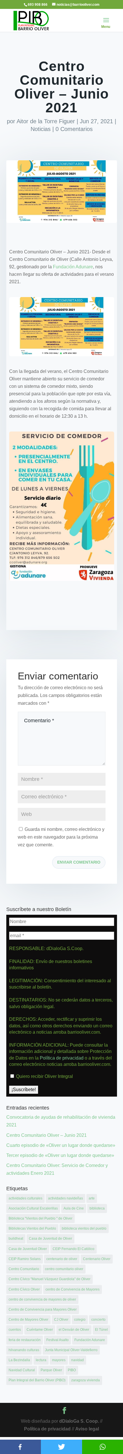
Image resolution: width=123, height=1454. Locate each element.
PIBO (72, 1370)
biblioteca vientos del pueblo (84, 1228)
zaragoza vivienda (85, 1380)
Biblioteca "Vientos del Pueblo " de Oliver (40, 1218)
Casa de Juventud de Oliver (50, 1239)
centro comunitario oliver (64, 1269)
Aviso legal (87, 1428)
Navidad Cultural (22, 1370)
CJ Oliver (61, 1320)
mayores (59, 1360)
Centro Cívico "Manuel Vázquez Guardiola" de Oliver (49, 1279)
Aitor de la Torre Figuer (46, 121)
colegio (80, 1320)
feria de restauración (25, 1340)
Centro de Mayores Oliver (28, 1320)
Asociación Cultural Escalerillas (33, 1208)
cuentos (15, 1330)
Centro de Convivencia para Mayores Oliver (43, 1309)
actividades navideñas (65, 1198)
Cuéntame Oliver (40, 1330)
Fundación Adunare (73, 266)
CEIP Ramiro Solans (25, 1259)
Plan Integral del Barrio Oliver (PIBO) (37, 1380)
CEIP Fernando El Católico (73, 1249)
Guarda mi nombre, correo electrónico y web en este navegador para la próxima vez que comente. (61, 837)
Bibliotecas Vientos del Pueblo (32, 1228)
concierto (98, 1320)
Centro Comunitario (24, 1269)
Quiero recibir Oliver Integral (44, 1076)
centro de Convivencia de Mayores (72, 1289)
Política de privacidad (62, 1058)
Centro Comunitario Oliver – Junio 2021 (46, 1135)
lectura (41, 1360)
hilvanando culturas (24, 1350)
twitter (61, 1447)
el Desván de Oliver (74, 1330)
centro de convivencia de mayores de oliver (42, 1299)
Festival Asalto (57, 1340)
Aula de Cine (74, 1208)
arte (92, 1198)
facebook (20, 1447)
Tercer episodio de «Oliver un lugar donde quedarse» (60, 1155)
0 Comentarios (74, 129)
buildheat (16, 1239)
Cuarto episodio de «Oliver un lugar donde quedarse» (60, 1145)
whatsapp (102, 1447)
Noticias (41, 129)
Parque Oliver (51, 1370)
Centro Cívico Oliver (24, 1289)
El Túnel (101, 1330)
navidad (77, 1360)
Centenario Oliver (96, 1259)
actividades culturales (25, 1198)
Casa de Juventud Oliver (28, 1249)
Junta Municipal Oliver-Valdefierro (71, 1350)
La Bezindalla (19, 1360)
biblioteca (97, 1208)
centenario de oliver (61, 1259)
